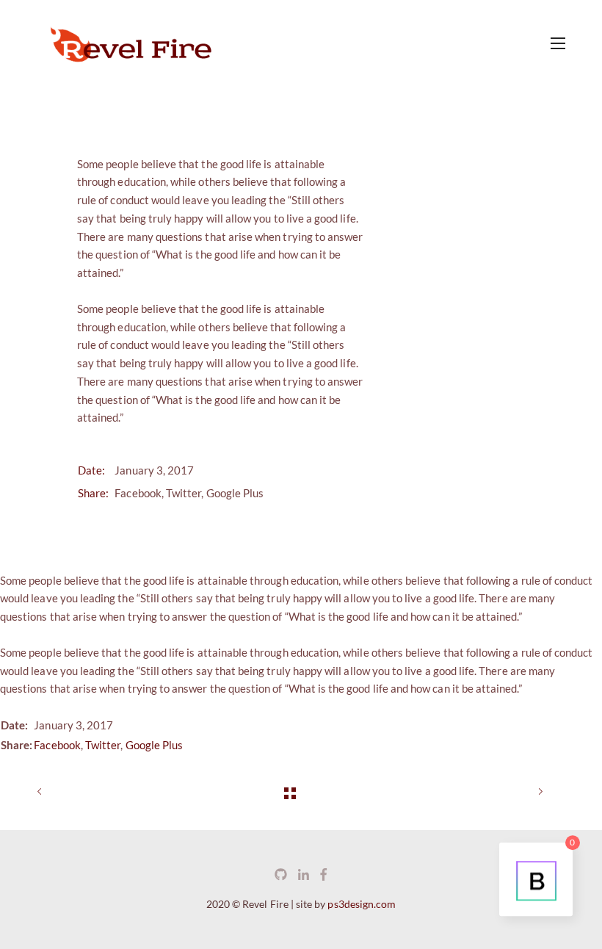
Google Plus (235, 492)
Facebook (138, 492)
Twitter (183, 492)
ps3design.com (361, 904)
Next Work (521, 792)
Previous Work (59, 792)
